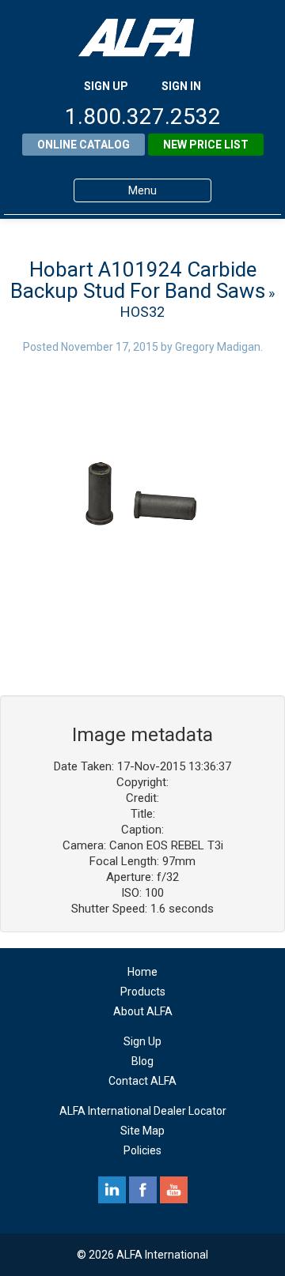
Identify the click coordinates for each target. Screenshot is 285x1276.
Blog (142, 1061)
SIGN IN (181, 86)
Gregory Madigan (217, 347)
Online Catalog (83, 144)
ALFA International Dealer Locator (142, 1111)
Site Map (142, 1130)
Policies (143, 1150)
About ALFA (143, 1011)
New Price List (206, 144)
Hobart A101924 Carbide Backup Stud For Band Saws (137, 280)
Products (142, 991)
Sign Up (143, 1041)
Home (142, 971)
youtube (174, 1189)
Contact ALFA (142, 1081)
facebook (143, 1189)
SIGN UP (106, 86)
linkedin (112, 1189)
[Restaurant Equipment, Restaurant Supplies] (142, 37)
